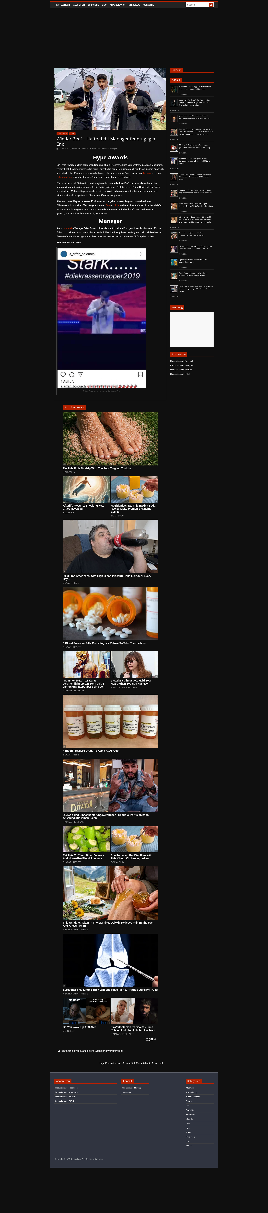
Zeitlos (189, 1146)
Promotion (190, 1137)
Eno (98, 149)
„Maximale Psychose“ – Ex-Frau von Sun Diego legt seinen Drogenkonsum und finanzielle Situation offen (194, 102)
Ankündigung (117, 5)
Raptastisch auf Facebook (181, 361)
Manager (113, 149)
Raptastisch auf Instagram (181, 365)
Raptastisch (63, 5)
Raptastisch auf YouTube (181, 370)
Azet (117, 205)
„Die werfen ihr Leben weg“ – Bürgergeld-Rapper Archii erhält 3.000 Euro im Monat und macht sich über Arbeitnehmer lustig (195, 219)
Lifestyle (93, 5)
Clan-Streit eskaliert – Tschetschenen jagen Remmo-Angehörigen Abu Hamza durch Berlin (196, 288)
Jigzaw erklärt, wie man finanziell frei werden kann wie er (193, 260)
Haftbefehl (105, 149)
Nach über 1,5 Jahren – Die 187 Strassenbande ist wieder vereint (192, 234)
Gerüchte (148, 5)
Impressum (126, 1092)
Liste (188, 1123)
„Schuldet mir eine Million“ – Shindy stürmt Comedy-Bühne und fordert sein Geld (195, 247)
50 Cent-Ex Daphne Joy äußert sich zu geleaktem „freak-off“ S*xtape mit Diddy (194, 146)
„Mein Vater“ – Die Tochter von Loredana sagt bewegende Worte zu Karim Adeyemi (195, 191)
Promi (188, 1132)
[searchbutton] (211, 5)
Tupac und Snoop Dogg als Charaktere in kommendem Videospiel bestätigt (195, 87)
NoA (187, 1128)
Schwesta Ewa (64, 177)
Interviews (134, 5)
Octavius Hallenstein (80, 149)
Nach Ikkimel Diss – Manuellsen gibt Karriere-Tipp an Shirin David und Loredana (196, 204)
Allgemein (79, 5)
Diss (104, 5)
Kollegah (147, 173)
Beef (94, 149)
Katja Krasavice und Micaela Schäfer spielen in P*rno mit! (132, 1063)
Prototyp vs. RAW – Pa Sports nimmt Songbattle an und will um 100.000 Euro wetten (194, 161)
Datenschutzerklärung (131, 1088)
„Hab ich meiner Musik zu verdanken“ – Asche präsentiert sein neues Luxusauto (194, 117)
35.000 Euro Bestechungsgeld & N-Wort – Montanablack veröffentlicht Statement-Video (195, 177)
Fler (156, 173)
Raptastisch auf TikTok (180, 374)
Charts (189, 1101)
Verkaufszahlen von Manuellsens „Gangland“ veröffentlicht (88, 1050)
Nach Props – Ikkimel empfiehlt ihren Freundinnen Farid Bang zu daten (193, 274)
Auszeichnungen (193, 1097)
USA (188, 1141)
